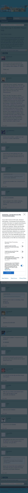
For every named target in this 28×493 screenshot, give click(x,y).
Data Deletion (5, 278)
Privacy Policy (22, 278)
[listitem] (14, 243)
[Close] (24, 214)
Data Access (14, 278)
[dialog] (14, 246)
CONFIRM (8, 272)
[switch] (22, 246)
